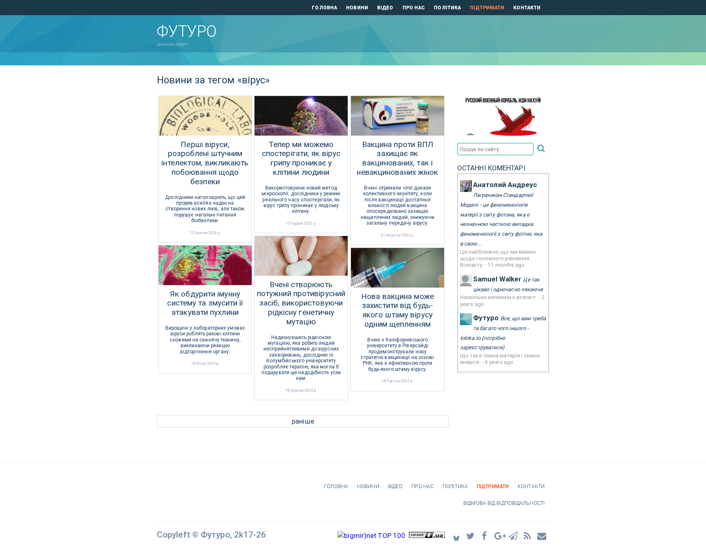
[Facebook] (485, 536)
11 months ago (506, 264)
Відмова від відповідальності (504, 503)
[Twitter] (471, 536)
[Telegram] (514, 536)
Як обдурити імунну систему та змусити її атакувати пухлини (205, 303)
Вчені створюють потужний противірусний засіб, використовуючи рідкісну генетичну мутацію (301, 303)
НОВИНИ (357, 8)
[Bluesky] (456, 536)
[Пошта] (542, 536)
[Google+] (499, 536)
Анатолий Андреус (505, 185)
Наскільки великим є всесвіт (498, 297)
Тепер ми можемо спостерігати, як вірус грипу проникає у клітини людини (301, 158)
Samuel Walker (497, 279)
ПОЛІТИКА (447, 8)
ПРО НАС (413, 8)
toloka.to (470, 338)
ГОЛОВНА (324, 8)
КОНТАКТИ (527, 8)
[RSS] (528, 536)
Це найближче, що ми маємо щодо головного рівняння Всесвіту (498, 258)
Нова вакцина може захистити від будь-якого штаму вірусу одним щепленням (397, 310)
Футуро (486, 318)
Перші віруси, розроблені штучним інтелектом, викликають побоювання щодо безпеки (204, 163)
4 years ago (499, 362)
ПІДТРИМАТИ (487, 8)
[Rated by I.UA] (427, 535)
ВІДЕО (385, 8)
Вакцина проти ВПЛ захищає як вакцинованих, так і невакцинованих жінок (397, 158)
